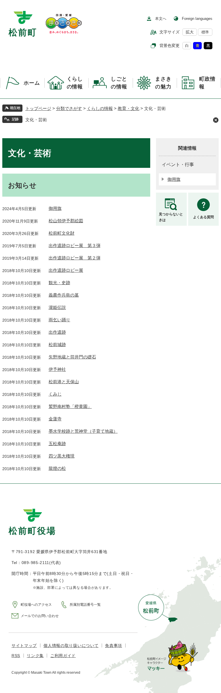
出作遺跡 (57, 332)
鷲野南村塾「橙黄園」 (70, 406)
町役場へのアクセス (36, 605)
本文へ (160, 18)
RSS (16, 655)
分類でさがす (69, 108)
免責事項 (113, 645)
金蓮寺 (55, 418)
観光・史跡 (59, 282)
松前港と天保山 (64, 381)
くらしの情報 (100, 108)
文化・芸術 (36, 119)
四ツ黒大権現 (62, 455)
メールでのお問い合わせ (40, 616)
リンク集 (35, 655)
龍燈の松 (57, 468)
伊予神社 (57, 369)
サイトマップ (24, 645)
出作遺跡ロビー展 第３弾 (74, 245)
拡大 (190, 32)
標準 (205, 32)
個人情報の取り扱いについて (70, 645)
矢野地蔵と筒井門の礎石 (72, 356)
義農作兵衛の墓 (64, 295)
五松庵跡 (57, 443)
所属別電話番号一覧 (85, 605)
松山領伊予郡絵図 (66, 220)
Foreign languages (197, 18)
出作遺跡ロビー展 (66, 270)
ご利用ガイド (63, 655)
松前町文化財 (62, 233)
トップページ (38, 108)
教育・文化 (128, 108)
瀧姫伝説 (57, 307)
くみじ (55, 394)
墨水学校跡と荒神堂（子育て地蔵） (83, 431)
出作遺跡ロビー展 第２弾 (74, 257)
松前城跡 (57, 344)
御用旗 (55, 208)
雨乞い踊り (59, 319)
